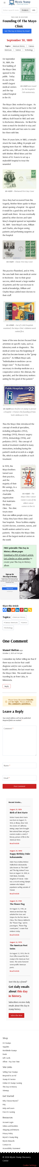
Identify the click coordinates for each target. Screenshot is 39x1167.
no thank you (10, 591)
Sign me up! (10, 588)
